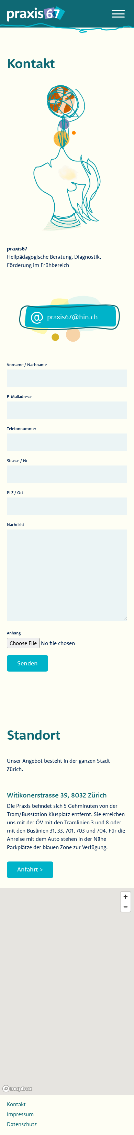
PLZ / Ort (15, 492)
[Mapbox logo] (17, 1089)
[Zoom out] (126, 907)
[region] (67, 991)
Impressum (20, 1114)
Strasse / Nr (17, 460)
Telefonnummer (21, 428)
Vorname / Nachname (27, 364)
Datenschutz (22, 1124)
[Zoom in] (126, 897)
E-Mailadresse (19, 396)
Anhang (14, 632)
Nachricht (15, 524)
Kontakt (16, 1104)
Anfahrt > (30, 869)
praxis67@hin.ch (72, 316)
